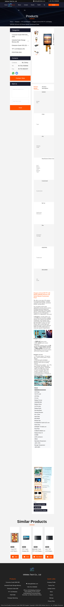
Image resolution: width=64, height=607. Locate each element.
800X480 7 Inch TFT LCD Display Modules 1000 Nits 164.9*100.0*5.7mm (37, 550)
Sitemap (51, 598)
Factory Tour (51, 585)
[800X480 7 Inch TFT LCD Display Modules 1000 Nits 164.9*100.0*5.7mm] (38, 538)
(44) (18, 49)
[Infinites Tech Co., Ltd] (32, 569)
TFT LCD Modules (25, 21)
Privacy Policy (51, 601)
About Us (19, 6)
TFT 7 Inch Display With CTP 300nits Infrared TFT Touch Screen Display (26, 550)
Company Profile (51, 582)
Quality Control (51, 588)
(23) (19, 45)
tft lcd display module (40, 504)
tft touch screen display (40, 510)
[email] (17, 73)
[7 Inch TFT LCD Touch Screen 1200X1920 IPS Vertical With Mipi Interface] (15, 538)
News (51, 591)
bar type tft (37, 507)
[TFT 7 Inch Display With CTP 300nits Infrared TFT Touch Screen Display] (26, 538)
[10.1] (49, 538)
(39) (18, 41)
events (32, 4)
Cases (51, 594)
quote (53, 4)
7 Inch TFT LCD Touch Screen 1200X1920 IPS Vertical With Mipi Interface (14, 550)
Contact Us (26, 6)
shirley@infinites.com (40, 1)
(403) (19, 35)
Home (5, 4)
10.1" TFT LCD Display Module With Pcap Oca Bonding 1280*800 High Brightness (48, 550)
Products (13, 4)
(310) (17, 52)
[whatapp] (13, 73)
